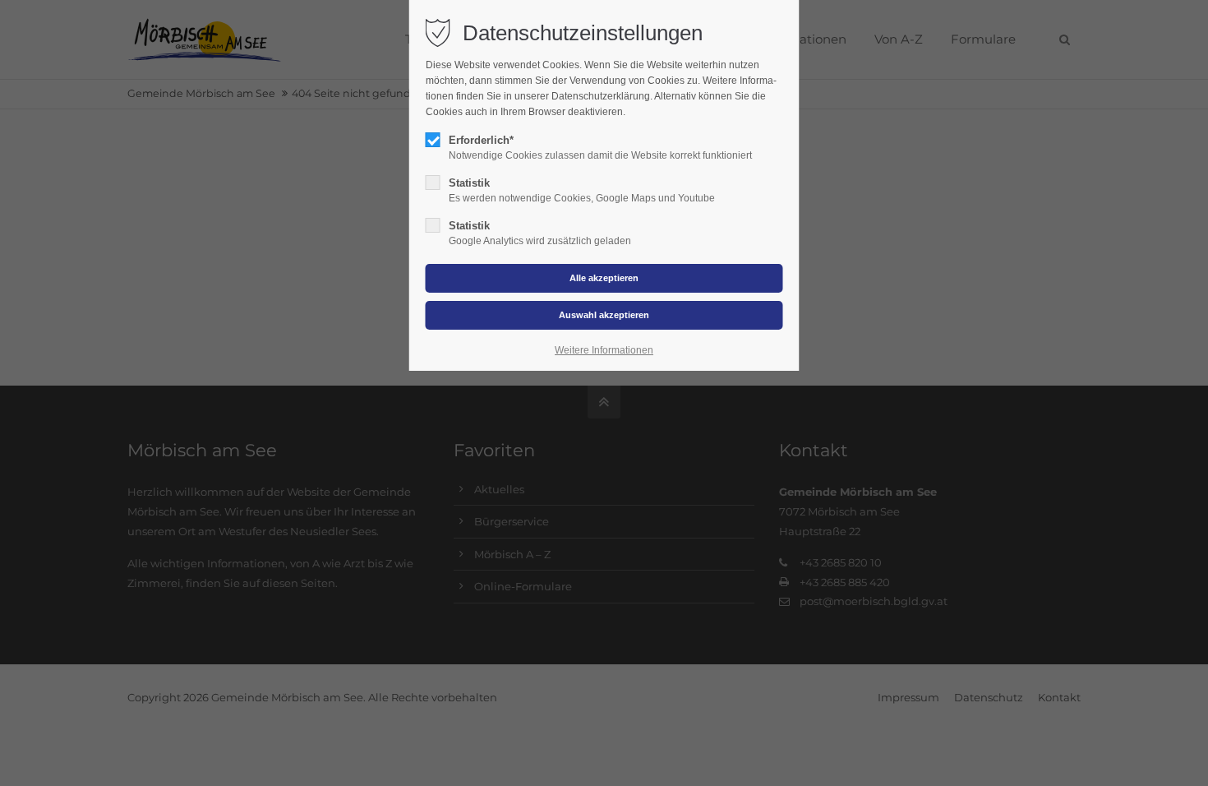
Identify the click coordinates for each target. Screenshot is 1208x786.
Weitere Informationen (604, 350)
